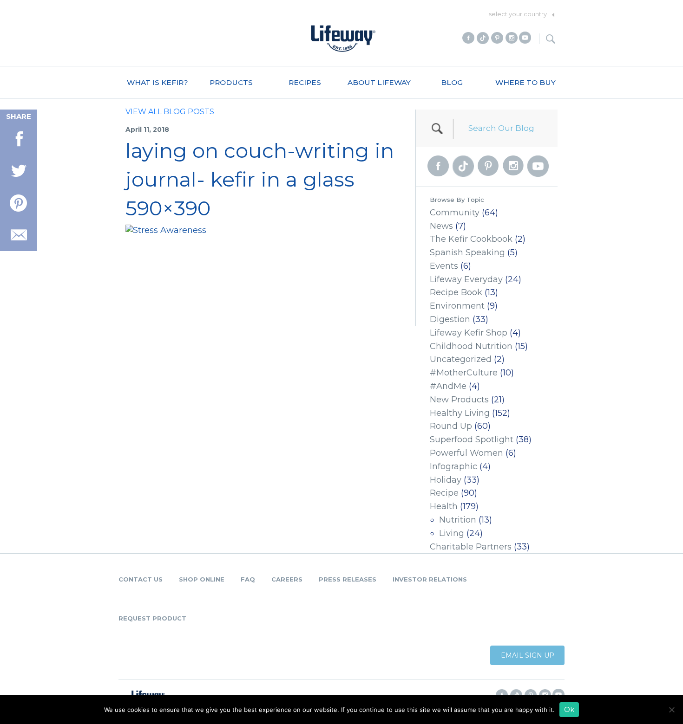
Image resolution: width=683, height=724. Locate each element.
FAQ (248, 579)
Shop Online (201, 579)
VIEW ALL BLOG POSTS (169, 112)
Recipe (444, 493)
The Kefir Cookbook (471, 239)
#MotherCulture (464, 373)
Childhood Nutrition (471, 346)
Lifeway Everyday (466, 279)
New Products (459, 399)
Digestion (450, 319)
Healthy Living (460, 413)
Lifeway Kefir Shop (468, 333)
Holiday (445, 480)
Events (444, 266)
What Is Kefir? (157, 82)
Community (454, 212)
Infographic (453, 466)
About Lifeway (379, 82)
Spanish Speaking (467, 252)
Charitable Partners (471, 547)
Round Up (451, 426)
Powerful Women (466, 453)
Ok (569, 709)
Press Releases (347, 579)
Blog (452, 82)
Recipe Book (456, 292)
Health (444, 506)
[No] (671, 709)
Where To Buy (525, 82)
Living (451, 533)
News (441, 226)
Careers (286, 579)
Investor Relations (430, 579)
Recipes (305, 82)
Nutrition (457, 520)
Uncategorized (461, 359)
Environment (457, 306)
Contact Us (140, 579)
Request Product (152, 618)
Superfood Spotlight (471, 439)
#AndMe (448, 386)
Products (231, 82)
